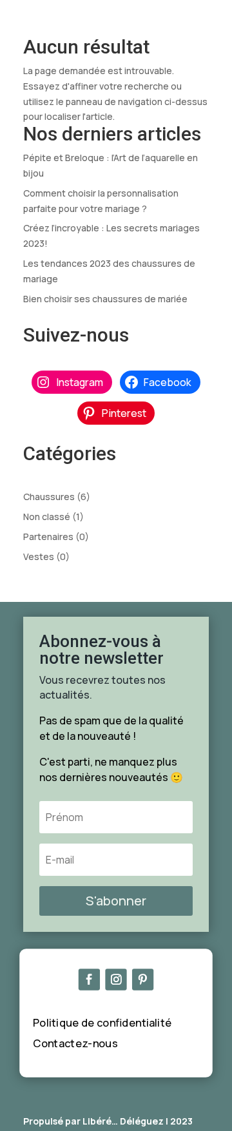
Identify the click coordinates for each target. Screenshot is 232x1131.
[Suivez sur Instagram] (115, 980)
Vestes (38, 556)
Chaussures (49, 496)
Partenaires (48, 536)
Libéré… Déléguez (123, 1121)
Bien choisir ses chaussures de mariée (105, 299)
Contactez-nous (75, 1043)
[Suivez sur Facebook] (89, 980)
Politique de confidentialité (102, 1022)
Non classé (46, 516)
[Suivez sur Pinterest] (142, 980)
